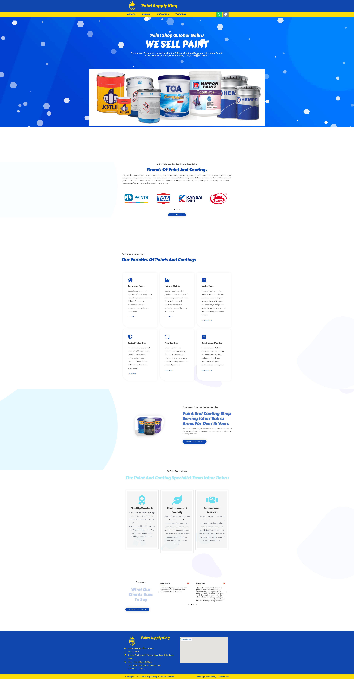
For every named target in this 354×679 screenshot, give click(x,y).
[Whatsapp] (219, 14)
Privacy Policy (210, 677)
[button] (174, 209)
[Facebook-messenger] (226, 14)
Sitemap (199, 677)
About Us (131, 14)
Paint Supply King (159, 6)
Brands (146, 14)
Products (162, 14)
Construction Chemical (212, 343)
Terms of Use (223, 677)
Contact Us (180, 14)
